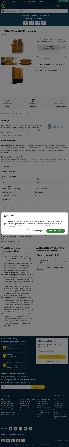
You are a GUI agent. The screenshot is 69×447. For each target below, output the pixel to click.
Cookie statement (49, 224)
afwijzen (12, 226)
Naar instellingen (37, 231)
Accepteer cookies (55, 231)
